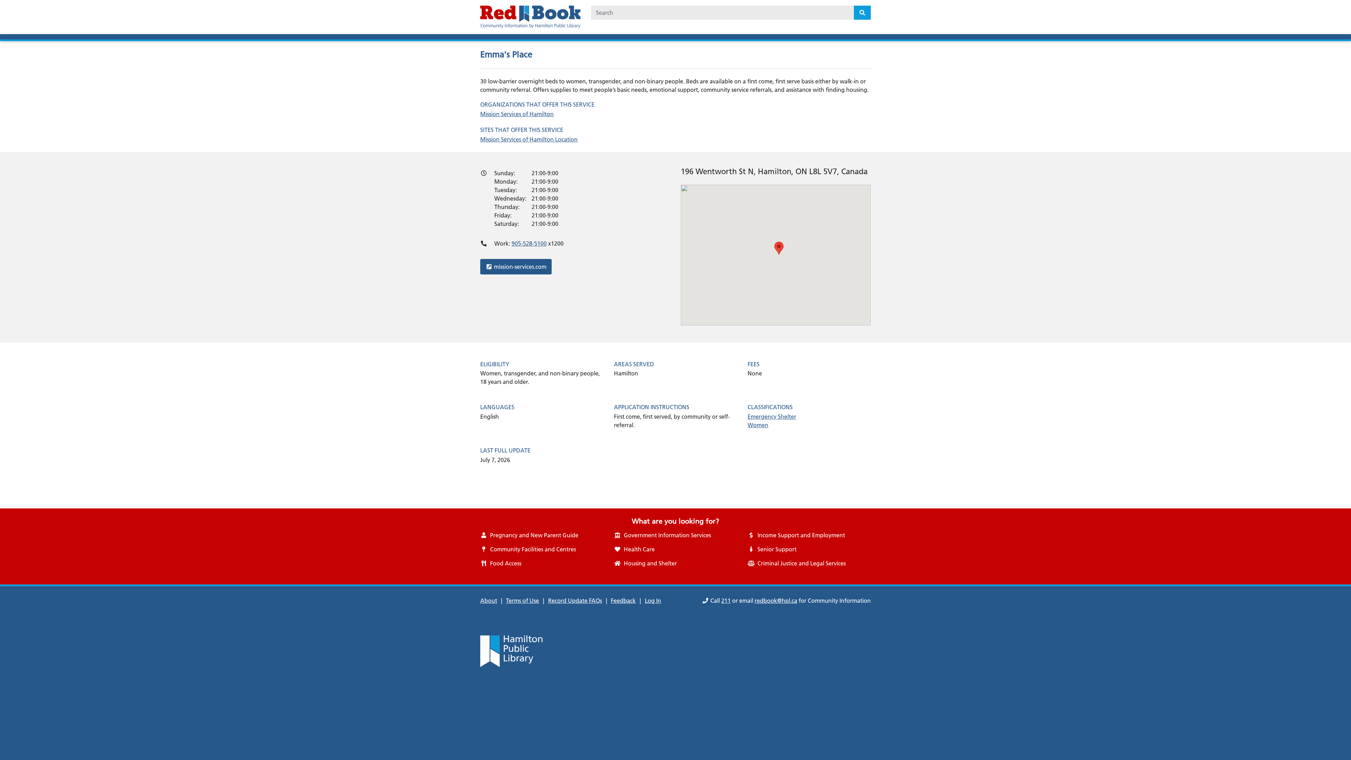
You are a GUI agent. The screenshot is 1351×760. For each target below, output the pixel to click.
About (488, 600)
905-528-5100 (529, 243)
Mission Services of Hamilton (517, 114)
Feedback (623, 600)
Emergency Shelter (772, 416)
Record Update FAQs (575, 600)
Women (758, 425)
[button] (779, 248)
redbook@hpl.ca (776, 600)
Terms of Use (522, 600)
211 (726, 600)
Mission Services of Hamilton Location (529, 139)
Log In (653, 600)
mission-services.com (520, 266)
